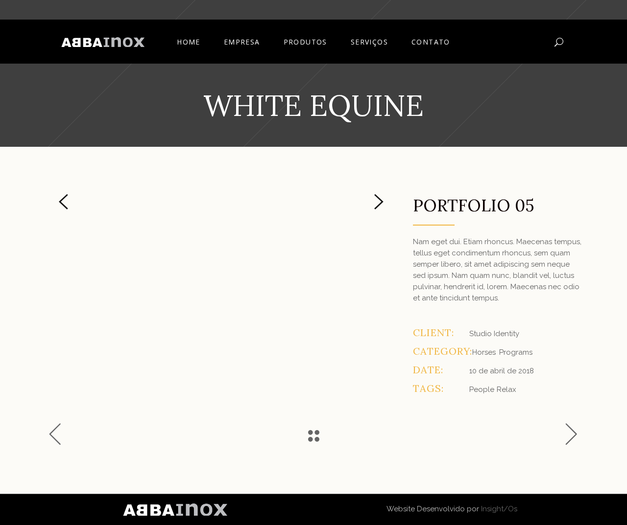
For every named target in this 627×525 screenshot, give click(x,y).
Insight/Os (499, 508)
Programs (515, 352)
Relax (506, 389)
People (481, 389)
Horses (484, 352)
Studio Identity (494, 333)
